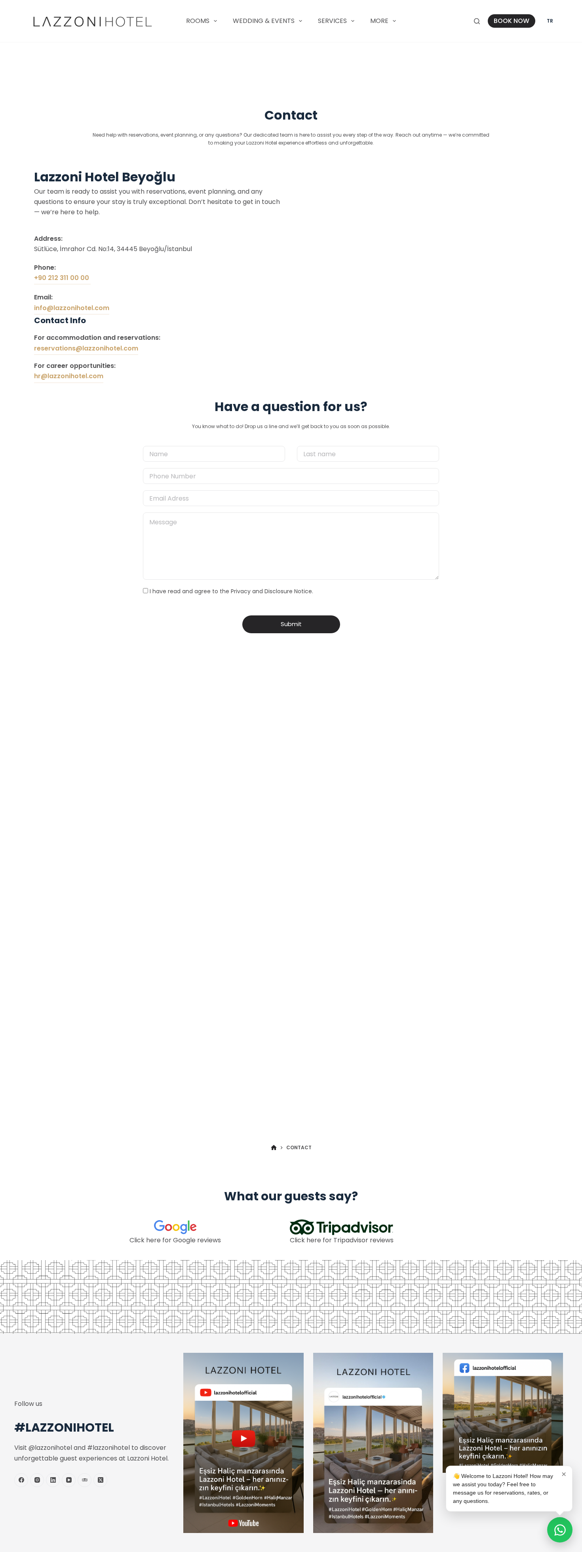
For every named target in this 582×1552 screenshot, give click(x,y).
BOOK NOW (511, 20)
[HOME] (274, 1148)
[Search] (477, 21)
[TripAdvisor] (84, 1480)
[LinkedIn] (53, 1480)
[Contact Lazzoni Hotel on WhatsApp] (559, 1529)
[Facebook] (21, 1480)
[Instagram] (37, 1480)
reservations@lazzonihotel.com (86, 348)
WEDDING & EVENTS (264, 20)
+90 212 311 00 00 (62, 277)
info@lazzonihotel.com (71, 307)
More (379, 20)
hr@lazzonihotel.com (68, 376)
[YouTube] (69, 1480)
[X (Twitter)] (100, 1480)
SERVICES (332, 20)
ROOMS (197, 20)
